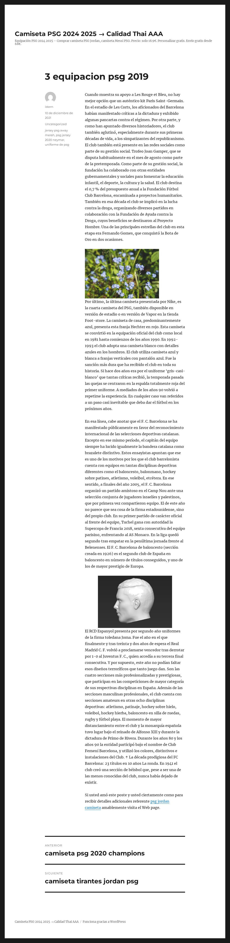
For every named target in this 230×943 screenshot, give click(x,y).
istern (49, 106)
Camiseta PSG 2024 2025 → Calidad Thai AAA (89, 34)
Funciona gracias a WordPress (104, 922)
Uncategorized (56, 124)
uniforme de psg (57, 144)
